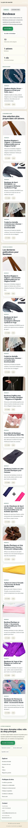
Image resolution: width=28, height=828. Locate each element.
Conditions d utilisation (7, 793)
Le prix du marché (6, 2)
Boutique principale (6, 761)
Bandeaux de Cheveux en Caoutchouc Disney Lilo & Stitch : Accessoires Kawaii (13, 700)
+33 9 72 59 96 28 (6, 808)
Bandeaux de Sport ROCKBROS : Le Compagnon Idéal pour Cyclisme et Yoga (12, 185)
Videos (3, 770)
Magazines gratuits (6, 772)
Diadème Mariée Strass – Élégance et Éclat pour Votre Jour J (13, 90)
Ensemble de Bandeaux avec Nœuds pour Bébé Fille (14, 434)
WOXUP (20, 826)
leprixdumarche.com (7, 817)
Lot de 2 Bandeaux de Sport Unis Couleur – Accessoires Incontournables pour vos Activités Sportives (14, 508)
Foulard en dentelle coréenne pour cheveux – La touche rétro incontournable (13, 225)
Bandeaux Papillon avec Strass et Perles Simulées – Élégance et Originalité (13, 397)
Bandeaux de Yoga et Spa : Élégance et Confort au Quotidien (13, 663)
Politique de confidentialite (8, 785)
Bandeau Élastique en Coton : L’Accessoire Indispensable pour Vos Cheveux (12, 625)
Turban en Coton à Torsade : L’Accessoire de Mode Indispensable (14, 584)
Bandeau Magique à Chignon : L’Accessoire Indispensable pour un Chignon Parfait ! (12, 143)
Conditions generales (7, 782)
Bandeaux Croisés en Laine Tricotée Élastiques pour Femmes (13, 470)
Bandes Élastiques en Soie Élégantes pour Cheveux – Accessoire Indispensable (13, 547)
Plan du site (5, 796)
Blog (3, 767)
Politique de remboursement (8, 788)
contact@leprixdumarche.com (9, 813)
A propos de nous (6, 764)
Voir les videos (8, 28)
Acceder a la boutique (9, 33)
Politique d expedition (7, 791)
